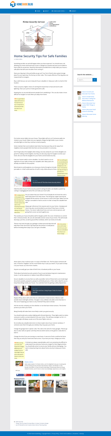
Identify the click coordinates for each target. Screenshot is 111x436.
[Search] (95, 80)
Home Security (19, 421)
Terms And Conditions (66, 433)
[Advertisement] (73, 4)
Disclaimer (75, 433)
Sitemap (82, 433)
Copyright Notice (46, 433)
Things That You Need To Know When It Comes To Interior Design (32, 423)
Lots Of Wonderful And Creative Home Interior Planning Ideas (31, 425)
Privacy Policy (55, 433)
